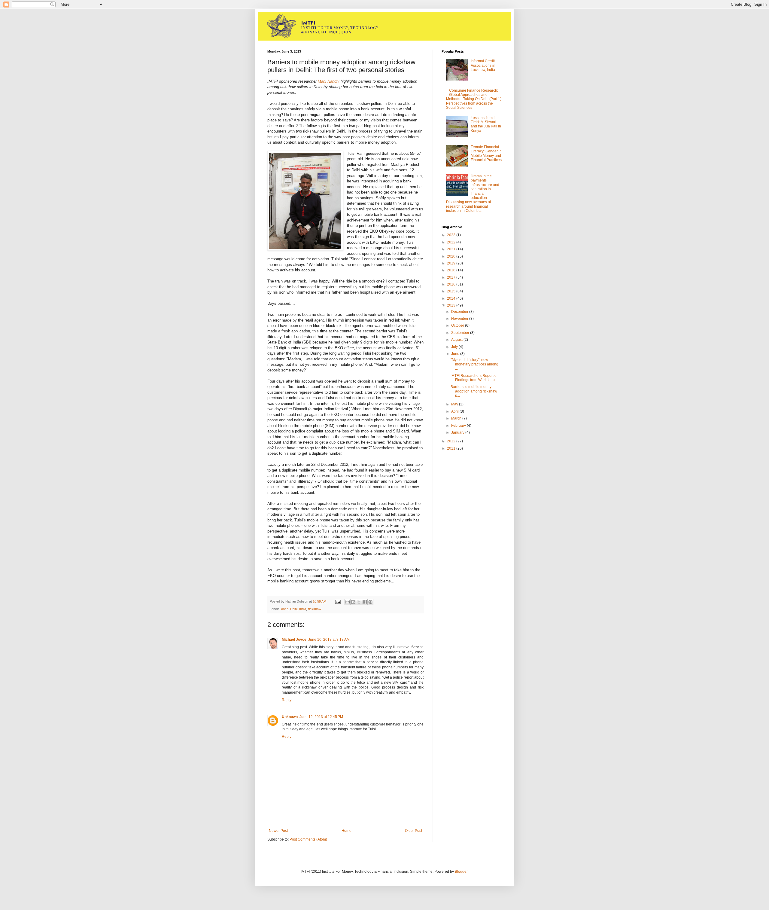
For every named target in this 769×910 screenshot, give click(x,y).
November (460, 318)
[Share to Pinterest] (370, 602)
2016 (451, 284)
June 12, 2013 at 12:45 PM (321, 717)
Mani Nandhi (328, 81)
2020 (451, 256)
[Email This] (348, 602)
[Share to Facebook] (365, 602)
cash (284, 609)
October (458, 325)
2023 (451, 235)
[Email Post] (338, 601)
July (455, 347)
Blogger (461, 871)
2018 (451, 270)
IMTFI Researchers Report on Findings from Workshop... (475, 378)
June (455, 354)
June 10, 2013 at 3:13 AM (329, 639)
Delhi (293, 609)
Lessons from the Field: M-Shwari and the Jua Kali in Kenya (486, 124)
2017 (451, 277)
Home (346, 831)
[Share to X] (359, 602)
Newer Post (278, 831)
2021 (451, 249)
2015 (451, 291)
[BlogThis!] (353, 602)
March (456, 418)
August (457, 339)
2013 (451, 305)
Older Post (413, 831)
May (455, 404)
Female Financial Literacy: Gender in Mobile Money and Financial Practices (486, 153)
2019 (451, 263)
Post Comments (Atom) (308, 839)
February (459, 425)
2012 (451, 441)
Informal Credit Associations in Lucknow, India (483, 65)
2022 (451, 242)
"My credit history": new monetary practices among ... (474, 364)
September (460, 333)
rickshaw (314, 609)
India (302, 609)
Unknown (290, 717)
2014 (451, 298)
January (458, 432)
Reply (286, 700)
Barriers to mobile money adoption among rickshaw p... (474, 391)
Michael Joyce (294, 639)
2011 (451, 448)
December (460, 312)
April (455, 411)
